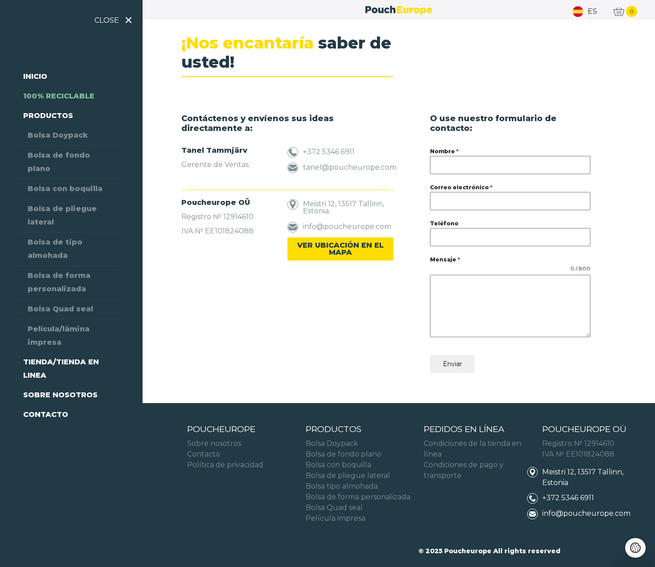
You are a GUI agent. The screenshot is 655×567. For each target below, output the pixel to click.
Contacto (45, 414)
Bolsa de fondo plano (59, 162)
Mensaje (445, 259)
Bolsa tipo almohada (342, 486)
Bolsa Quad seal (60, 309)
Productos (48, 115)
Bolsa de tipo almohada (55, 249)
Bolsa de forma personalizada (59, 282)
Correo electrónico (461, 187)
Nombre (444, 151)
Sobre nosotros (60, 395)
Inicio (35, 76)
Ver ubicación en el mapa (340, 249)
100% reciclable (58, 96)
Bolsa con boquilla (65, 188)
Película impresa (335, 518)
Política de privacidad (225, 465)
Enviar (452, 364)
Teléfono (444, 223)
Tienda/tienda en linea (61, 368)
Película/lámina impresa (59, 336)
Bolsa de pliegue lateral (62, 215)
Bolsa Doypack (58, 135)
